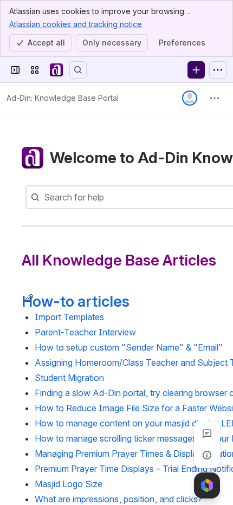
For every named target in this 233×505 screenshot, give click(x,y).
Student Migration (69, 377)
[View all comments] (207, 433)
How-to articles (76, 301)
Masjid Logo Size (68, 483)
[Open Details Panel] (207, 455)
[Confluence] (56, 70)
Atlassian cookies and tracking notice (75, 24)
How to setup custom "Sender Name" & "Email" (129, 347)
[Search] (78, 70)
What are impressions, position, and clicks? (118, 499)
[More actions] (214, 98)
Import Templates (69, 317)
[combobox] (45, 197)
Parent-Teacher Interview (85, 332)
